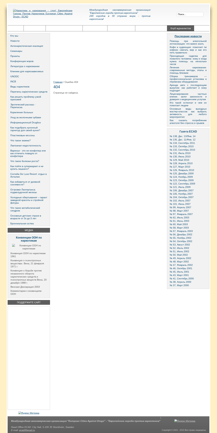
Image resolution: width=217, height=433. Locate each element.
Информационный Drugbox (25, 122)
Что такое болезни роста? (24, 161)
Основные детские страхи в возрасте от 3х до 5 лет (25, 217)
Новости (14, 40)
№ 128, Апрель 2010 (181, 163)
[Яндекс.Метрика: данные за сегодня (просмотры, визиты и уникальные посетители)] (28, 413)
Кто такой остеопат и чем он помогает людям (188, 104)
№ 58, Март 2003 (179, 227)
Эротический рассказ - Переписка (22, 106)
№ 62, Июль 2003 (179, 217)
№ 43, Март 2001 (179, 275)
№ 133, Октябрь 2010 (182, 146)
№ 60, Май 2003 (179, 224)
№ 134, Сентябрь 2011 (182, 143)
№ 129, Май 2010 (179, 160)
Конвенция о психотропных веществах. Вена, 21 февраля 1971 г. (27, 263)
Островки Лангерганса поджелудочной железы (23, 191)
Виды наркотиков (19, 86)
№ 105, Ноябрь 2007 (181, 193)
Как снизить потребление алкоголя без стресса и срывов (188, 121)
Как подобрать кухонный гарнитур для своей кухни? (25, 129)
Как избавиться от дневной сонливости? (25, 183)
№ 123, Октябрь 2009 (182, 180)
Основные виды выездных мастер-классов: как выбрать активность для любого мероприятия (188, 112)
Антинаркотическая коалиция (26, 46)
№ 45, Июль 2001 (179, 271)
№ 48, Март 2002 (179, 261)
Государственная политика (64, 28)
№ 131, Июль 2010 (180, 153)
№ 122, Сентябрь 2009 (182, 183)
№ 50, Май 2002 (179, 254)
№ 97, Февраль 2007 (181, 214)
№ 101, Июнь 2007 (180, 204)
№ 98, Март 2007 (179, 210)
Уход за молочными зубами (25, 117)
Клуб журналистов (181, 28)
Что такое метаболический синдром (25, 209)
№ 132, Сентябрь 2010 (182, 149)
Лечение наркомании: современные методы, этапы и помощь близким (188, 70)
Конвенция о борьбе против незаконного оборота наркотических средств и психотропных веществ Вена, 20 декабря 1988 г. (29, 276)
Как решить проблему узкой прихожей (25, 98)
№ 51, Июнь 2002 (179, 251)
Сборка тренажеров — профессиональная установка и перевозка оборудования (188, 79)
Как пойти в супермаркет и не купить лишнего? (26, 167)
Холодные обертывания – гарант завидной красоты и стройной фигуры (28, 200)
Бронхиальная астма (22, 223)
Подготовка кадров (121, 28)
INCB (13, 81)
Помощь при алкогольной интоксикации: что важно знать (188, 42)
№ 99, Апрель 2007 (180, 207)
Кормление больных (21, 112)
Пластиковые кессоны (22, 135)
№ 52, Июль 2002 (179, 248)
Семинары (16, 51)
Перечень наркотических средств (28, 91)
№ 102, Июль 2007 (180, 200)
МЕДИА (29, 230)
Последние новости (188, 36)
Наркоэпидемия (95, 28)
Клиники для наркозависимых (26, 71)
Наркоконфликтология (151, 28)
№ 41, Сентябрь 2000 (182, 278)
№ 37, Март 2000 (179, 285)
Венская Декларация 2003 (25, 286)
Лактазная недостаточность (25, 145)
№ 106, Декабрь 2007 (182, 190)
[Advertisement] (28, 358)
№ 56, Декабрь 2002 (181, 234)
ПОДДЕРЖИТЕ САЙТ (29, 302)
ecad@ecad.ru (27, 430)
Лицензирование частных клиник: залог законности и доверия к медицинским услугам (188, 96)
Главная (15, 28)
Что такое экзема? (20, 140)
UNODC (14, 76)
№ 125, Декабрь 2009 (182, 173)
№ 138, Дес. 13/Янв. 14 (182, 136)
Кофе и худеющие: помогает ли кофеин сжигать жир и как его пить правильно (188, 50)
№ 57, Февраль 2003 (181, 231)
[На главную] (42, 16)
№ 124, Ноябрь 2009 (181, 177)
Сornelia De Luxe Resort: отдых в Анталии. (28, 175)
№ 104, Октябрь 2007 (182, 197)
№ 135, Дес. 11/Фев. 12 (182, 139)
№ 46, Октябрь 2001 (181, 268)
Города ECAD (34, 28)
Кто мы (14, 35)
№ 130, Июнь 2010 (180, 156)
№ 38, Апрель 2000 (180, 282)
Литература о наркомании (25, 66)
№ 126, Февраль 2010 (182, 170)
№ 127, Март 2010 (180, 166)
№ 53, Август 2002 (180, 244)
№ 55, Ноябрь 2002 (180, 237)
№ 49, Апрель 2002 (180, 258)
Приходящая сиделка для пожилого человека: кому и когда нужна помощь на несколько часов (188, 60)
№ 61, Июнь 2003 (179, 221)
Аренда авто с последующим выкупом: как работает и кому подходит (188, 88)
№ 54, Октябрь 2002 (181, 241)
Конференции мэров (21, 61)
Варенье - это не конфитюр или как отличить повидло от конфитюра (28, 153)
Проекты (15, 56)
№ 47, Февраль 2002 (181, 265)
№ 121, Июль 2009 (180, 187)
